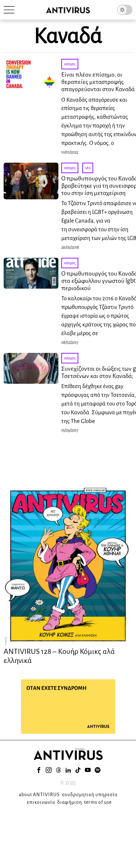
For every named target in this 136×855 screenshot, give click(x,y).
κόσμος (69, 64)
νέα (88, 168)
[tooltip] (38, 770)
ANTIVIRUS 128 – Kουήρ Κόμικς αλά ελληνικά (59, 655)
